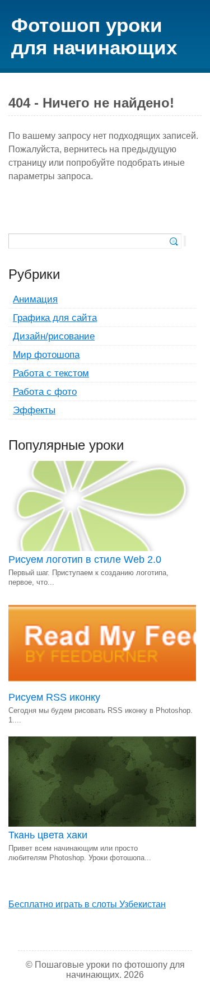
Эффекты (34, 410)
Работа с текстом (51, 373)
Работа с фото (45, 391)
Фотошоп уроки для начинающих (94, 36)
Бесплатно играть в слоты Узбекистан (87, 904)
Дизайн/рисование (54, 336)
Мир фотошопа (46, 354)
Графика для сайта (55, 317)
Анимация (35, 299)
